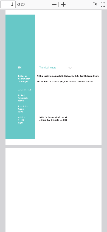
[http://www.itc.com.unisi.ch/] (25, 89)
